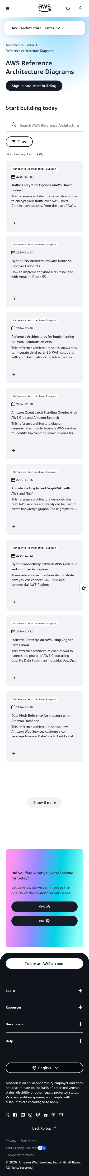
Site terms (28, 1141)
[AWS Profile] (80, 8)
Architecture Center (20, 45)
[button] (36, 28)
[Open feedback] (84, 588)
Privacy (11, 1141)
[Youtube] (45, 1115)
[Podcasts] (53, 1115)
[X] (7, 1115)
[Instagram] (30, 1115)
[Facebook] (15, 1115)
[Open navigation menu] (7, 8)
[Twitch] (38, 1115)
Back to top (41, 1128)
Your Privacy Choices (21, 1148)
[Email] (61, 1115)
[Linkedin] (23, 1115)
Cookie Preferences (20, 1155)
